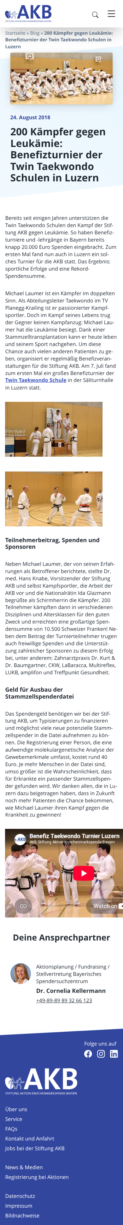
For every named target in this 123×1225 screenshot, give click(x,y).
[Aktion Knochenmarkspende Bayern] (28, 13)
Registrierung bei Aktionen (37, 1177)
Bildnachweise (22, 1215)
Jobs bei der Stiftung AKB (35, 1148)
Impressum (18, 1205)
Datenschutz (20, 1196)
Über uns (16, 1109)
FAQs (11, 1128)
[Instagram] (101, 1054)
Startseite (15, 33)
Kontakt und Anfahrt (29, 1138)
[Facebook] (88, 1054)
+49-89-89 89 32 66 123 (64, 1000)
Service (13, 1119)
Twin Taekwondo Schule (35, 380)
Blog (35, 33)
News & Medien (24, 1167)
